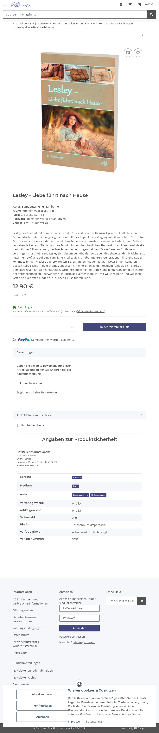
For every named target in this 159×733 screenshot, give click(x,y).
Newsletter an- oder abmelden (33, 670)
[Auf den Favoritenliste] (138, 52)
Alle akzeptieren (42, 694)
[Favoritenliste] (130, 4)
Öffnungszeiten (23, 610)
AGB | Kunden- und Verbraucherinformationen (30, 601)
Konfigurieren (43, 705)
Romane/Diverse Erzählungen (46, 219)
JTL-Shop (138, 728)
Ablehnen (42, 716)
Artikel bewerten (31, 383)
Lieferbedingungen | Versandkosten (26, 619)
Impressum (75, 721)
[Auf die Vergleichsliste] (128, 52)
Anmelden (79, 628)
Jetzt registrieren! (84, 642)
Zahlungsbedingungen (27, 628)
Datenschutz (94, 721)
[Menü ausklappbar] (5, 2)
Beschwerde (21, 684)
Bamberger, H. (80, 495)
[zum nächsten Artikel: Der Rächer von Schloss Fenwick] (142, 35)
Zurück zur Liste (25, 23)
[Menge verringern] (17, 327)
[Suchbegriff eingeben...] (151, 14)
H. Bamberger (98, 495)
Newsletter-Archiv (24, 677)
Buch (75, 486)
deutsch (77, 477)
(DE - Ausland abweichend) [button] (90, 311)
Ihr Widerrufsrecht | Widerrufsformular (26, 644)
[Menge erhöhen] (72, 327)
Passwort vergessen (72, 636)
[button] (121, 4)
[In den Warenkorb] (141, 601)
